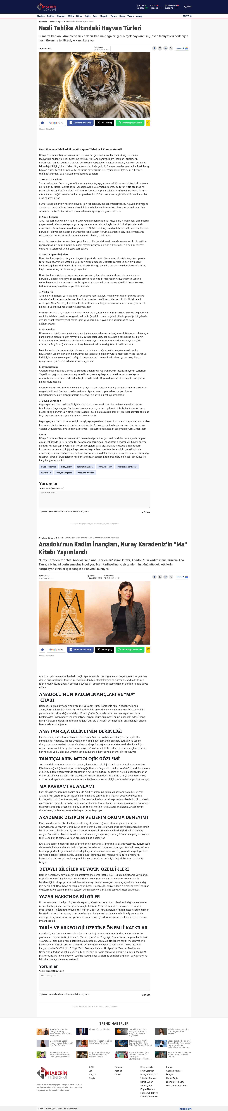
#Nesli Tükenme (48, 467)
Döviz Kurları (146, 1081)
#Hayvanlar (66, 467)
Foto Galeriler (147, 1070)
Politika (50, 16)
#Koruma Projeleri (86, 472)
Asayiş (139, 16)
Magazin (104, 16)
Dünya (79, 16)
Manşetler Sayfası (149, 1074)
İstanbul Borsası (148, 1078)
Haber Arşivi (172, 1078)
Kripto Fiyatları (147, 1089)
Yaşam (130, 16)
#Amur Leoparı (105, 467)
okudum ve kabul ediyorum (65, 511)
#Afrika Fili (46, 472)
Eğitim (71, 16)
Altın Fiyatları (146, 1085)
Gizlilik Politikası (174, 1070)
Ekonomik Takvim (149, 1092)
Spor (95, 16)
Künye (169, 1067)
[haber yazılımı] (185, 1108)
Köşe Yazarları (147, 1067)
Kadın (122, 16)
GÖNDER (146, 512)
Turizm (114, 16)
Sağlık (88, 16)
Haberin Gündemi (48, 22)
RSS (41, 1108)
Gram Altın (172, 5)
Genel (60, 538)
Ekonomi (61, 16)
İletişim (169, 1074)
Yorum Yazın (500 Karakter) (51, 488)
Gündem (41, 16)
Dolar (141, 5)
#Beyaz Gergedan (64, 472)
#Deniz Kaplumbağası (127, 467)
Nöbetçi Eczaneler (149, 1096)
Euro (154, 5)
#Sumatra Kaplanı (85, 467)
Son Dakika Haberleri (176, 1085)
